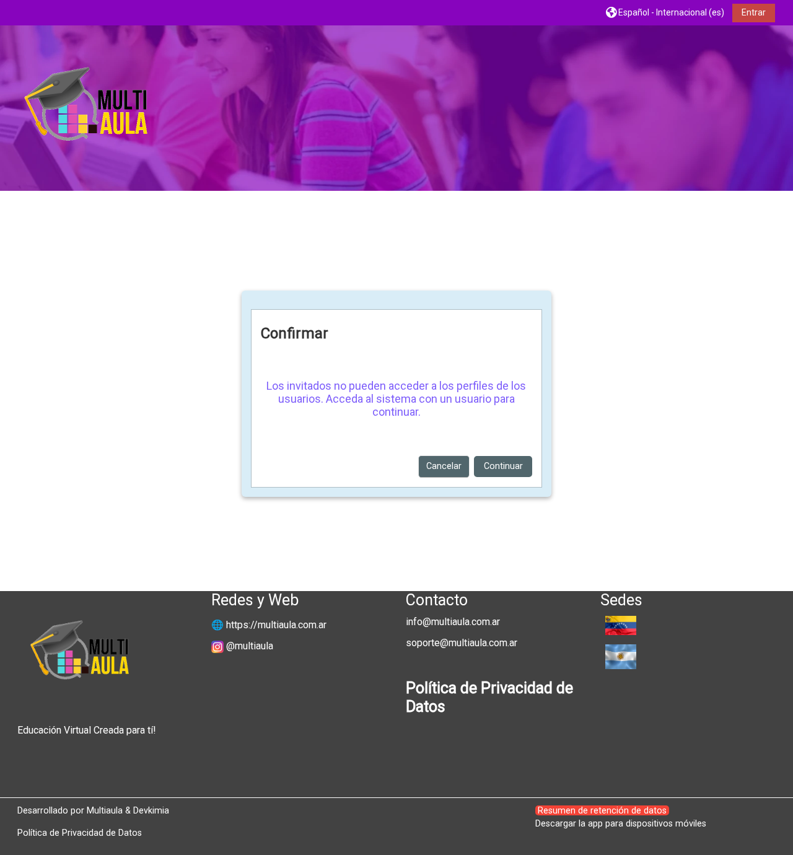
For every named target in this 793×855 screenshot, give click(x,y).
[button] (665, 12)
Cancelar (444, 466)
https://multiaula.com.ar (276, 625)
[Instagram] (756, 109)
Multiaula (105, 810)
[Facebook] (746, 109)
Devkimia (151, 810)
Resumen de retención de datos (602, 810)
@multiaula (249, 646)
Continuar (503, 466)
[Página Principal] (85, 107)
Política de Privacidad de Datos (79, 833)
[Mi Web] (766, 109)
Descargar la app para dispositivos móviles (620, 823)
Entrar (754, 12)
